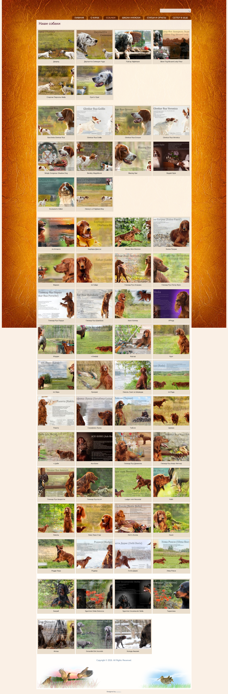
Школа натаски (131, 17)
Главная (79, 17)
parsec (118, 691)
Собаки (110, 17)
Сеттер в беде (180, 17)
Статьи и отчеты (156, 17)
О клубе (95, 17)
